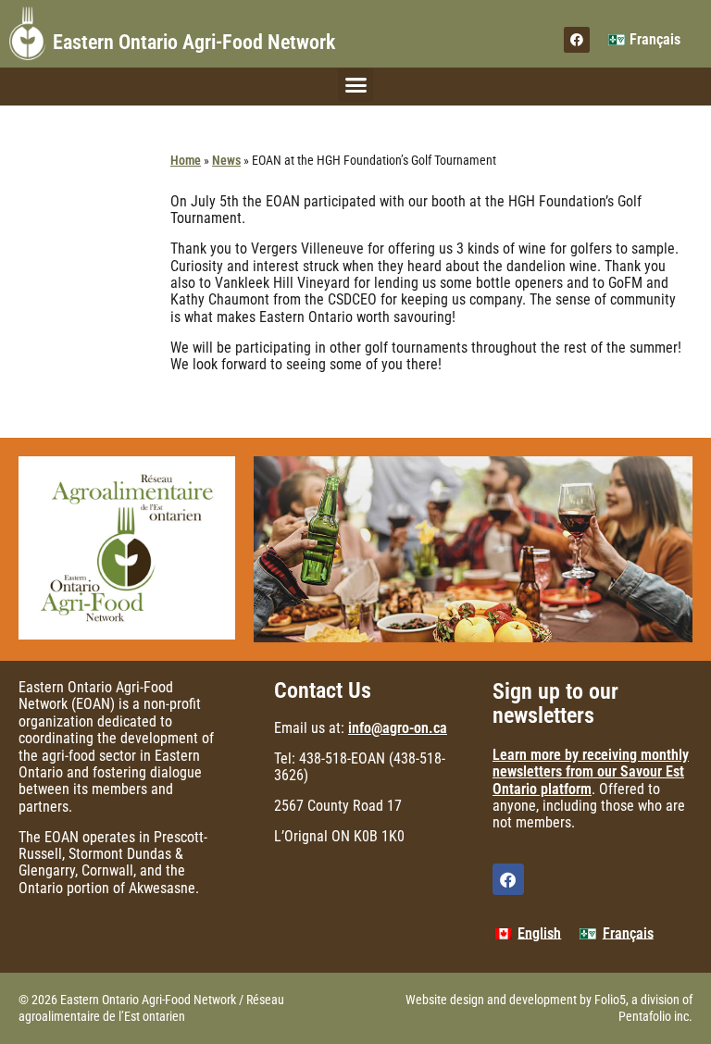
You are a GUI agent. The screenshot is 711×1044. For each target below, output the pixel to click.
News (226, 160)
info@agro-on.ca (397, 728)
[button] (355, 85)
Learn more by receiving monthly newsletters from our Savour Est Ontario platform (591, 772)
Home (185, 160)
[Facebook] (577, 40)
